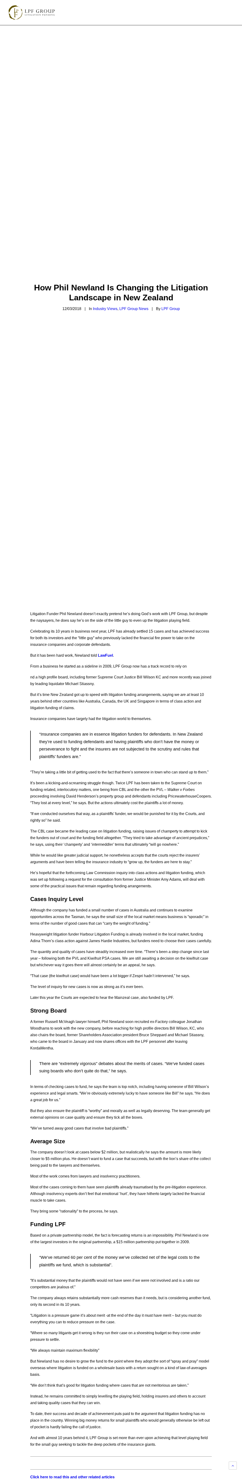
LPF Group (170, 309)
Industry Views (105, 309)
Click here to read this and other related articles (72, 1477)
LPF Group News (133, 309)
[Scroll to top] (233, 1465)
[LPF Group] (32, 12)
